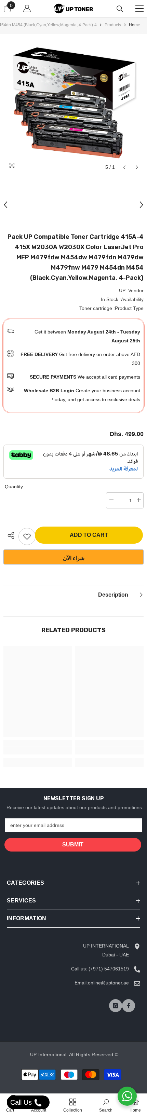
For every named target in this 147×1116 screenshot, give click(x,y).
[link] (109, 750)
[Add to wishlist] (27, 536)
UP (122, 290)
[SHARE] (9, 535)
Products (113, 25)
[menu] (139, 8)
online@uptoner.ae (108, 982)
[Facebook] (128, 1005)
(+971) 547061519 (109, 968)
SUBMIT (72, 844)
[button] (124, 167)
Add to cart (89, 535)
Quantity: (13, 486)
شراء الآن (73, 558)
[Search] (120, 9)
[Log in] (27, 8)
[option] (73, 104)
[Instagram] (115, 1005)
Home (134, 25)
